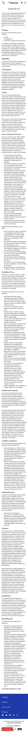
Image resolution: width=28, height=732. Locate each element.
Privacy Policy (10, 722)
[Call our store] (15, 729)
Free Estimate (7, 729)
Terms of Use (17, 722)
